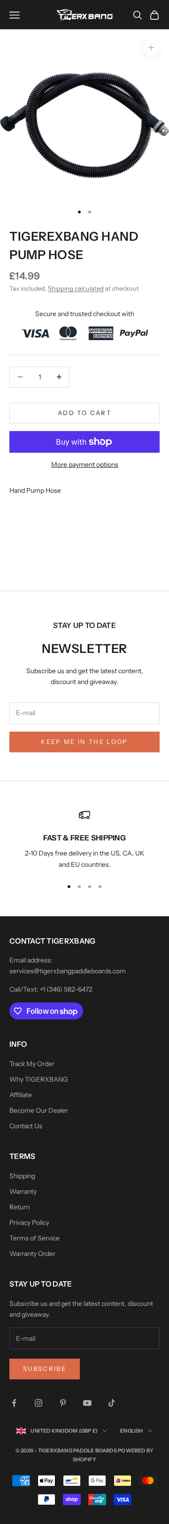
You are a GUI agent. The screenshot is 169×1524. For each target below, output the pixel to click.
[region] (84, 839)
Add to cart (84, 412)
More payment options (84, 464)
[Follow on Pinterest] (63, 1403)
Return (19, 1207)
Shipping (22, 1176)
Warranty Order (32, 1253)
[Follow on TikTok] (111, 1403)
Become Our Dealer (38, 1110)
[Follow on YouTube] (87, 1403)
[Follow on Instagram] (38, 1403)
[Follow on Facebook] (14, 1403)
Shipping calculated (76, 288)
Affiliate (20, 1095)
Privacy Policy (29, 1222)
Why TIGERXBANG (38, 1079)
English (131, 1430)
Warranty (23, 1191)
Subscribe (44, 1368)
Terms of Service (34, 1238)
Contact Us (25, 1126)
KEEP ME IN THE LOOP (84, 741)
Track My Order (31, 1063)
